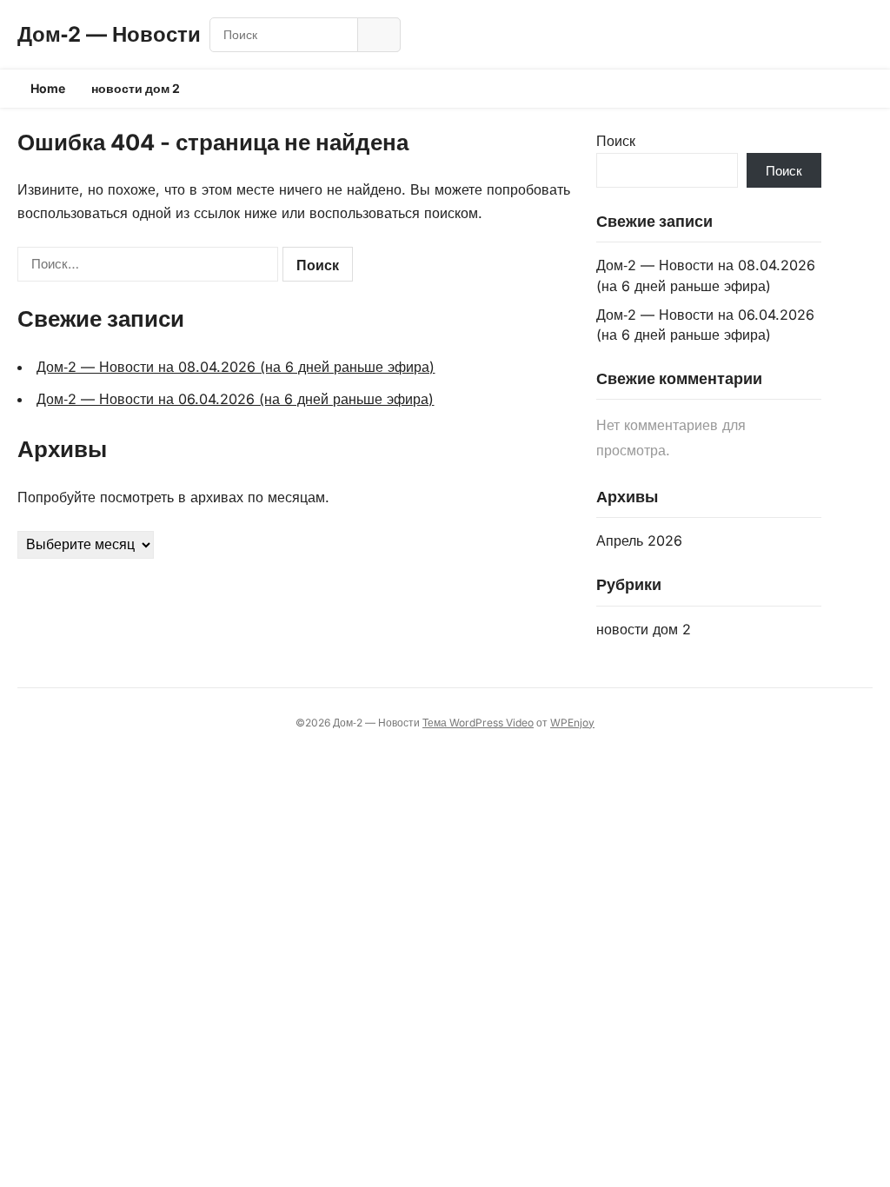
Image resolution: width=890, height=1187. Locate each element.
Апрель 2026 (639, 540)
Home (47, 88)
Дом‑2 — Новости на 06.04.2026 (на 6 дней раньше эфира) (235, 399)
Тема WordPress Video (478, 722)
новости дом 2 (135, 88)
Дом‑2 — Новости (109, 34)
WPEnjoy (572, 722)
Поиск (615, 140)
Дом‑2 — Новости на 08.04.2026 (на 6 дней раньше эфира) (236, 366)
